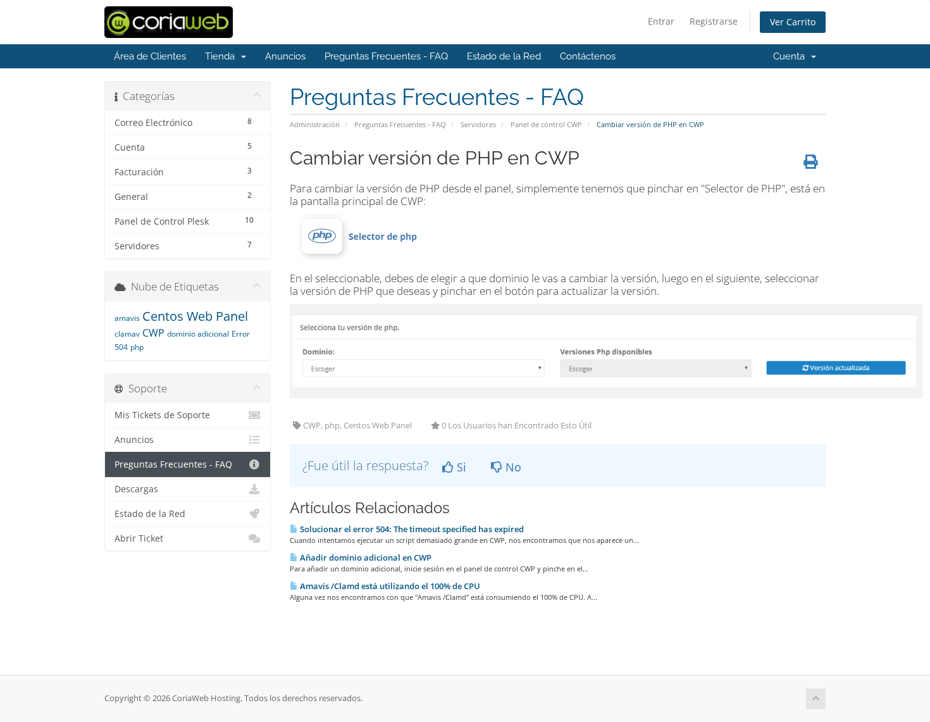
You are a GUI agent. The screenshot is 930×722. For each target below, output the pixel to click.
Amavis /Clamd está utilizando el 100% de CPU (389, 586)
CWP (153, 333)
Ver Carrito (792, 22)
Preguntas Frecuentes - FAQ (386, 56)
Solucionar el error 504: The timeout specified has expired (411, 529)
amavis (127, 318)
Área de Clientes (150, 56)
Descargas (136, 489)
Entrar (661, 21)
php (137, 347)
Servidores (478, 124)
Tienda (222, 56)
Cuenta (791, 56)
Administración (315, 124)
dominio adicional (198, 333)
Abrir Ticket (139, 538)
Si (460, 467)
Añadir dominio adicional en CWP (364, 557)
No (511, 467)
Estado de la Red (504, 56)
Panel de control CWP (546, 124)
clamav (127, 333)
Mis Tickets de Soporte (162, 415)
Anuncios (285, 56)
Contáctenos (588, 56)
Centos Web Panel (195, 316)
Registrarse (714, 21)
